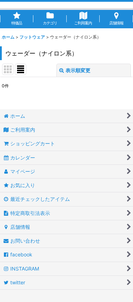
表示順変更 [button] (78, 70)
